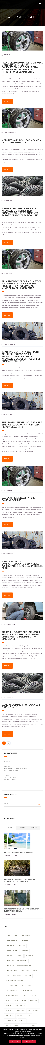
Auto (15, 936)
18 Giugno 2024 (8, 200)
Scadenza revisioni (12, 1025)
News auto (33, 1000)
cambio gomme (22, 961)
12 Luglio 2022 (7, 414)
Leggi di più (29, 1041)
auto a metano (26, 936)
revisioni (22, 1020)
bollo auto (29, 956)
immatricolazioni (11, 985)
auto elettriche (11, 941)
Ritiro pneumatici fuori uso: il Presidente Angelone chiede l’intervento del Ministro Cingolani (21, 635)
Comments (34, 827)
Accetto (15, 1041)
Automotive (10, 946)
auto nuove (21, 946)
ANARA (8, 936)
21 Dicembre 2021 (8, 553)
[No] (42, 1036)
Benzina (19, 956)
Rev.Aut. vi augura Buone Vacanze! (18, 852)
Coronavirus (25, 971)
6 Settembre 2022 (9, 344)
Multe (16, 1000)
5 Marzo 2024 (7, 273)
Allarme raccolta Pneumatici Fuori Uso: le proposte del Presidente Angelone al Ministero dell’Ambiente (21, 285)
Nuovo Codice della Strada (15, 1010)
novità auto (20, 1005)
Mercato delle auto (29, 995)
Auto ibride (24, 941)
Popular (22, 827)
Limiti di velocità (27, 990)
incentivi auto (26, 985)
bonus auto (10, 961)
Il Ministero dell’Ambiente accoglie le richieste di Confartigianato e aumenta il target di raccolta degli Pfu (21, 212)
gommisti (28, 976)
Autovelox (9, 956)
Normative (9, 1005)
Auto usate (24, 951)
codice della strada (24, 966)
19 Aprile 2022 (7, 490)
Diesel (8, 976)
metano (8, 1000)
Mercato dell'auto (12, 995)
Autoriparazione (11, 951)
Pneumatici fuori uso (24, 1015)
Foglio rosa (17, 976)
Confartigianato (11, 971)
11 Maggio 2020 (8, 697)
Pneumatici (9, 1015)
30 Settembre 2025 (9, 132)
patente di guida (33, 1010)
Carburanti (10, 966)
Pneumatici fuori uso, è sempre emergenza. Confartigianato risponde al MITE (22, 424)
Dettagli (7, 101)
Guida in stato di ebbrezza (15, 980)
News (24, 1000)
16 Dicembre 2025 (8, 55)
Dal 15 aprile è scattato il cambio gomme (18, 499)
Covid (35, 971)
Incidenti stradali (12, 990)
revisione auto (11, 1020)
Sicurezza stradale (29, 1025)
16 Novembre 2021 (9, 624)
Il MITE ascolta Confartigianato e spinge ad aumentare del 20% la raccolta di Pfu (22, 565)
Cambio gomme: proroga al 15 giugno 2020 (21, 705)
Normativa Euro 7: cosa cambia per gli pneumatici (22, 141)
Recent (10, 827)
